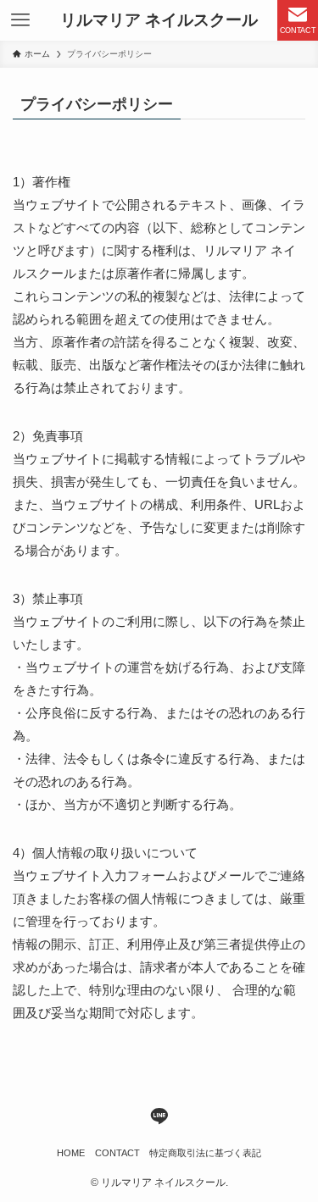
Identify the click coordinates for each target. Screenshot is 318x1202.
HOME (71, 1153)
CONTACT (117, 1153)
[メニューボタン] (20, 20)
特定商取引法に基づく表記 (205, 1153)
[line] (159, 1116)
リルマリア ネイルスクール (159, 21)
